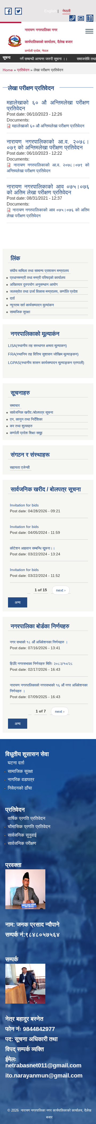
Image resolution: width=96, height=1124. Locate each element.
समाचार (15, 405)
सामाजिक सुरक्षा (20, 312)
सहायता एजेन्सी (20, 467)
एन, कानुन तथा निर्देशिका (26, 419)
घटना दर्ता (16, 762)
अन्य (18, 602)
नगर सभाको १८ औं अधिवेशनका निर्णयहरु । (39, 642)
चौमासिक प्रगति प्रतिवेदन (29, 826)
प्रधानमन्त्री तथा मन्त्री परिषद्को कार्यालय (37, 277)
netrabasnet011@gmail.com (43, 1065)
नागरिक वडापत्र (21, 779)
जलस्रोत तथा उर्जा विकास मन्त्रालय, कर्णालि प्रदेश (44, 291)
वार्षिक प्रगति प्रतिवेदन (26, 818)
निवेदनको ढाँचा (20, 788)
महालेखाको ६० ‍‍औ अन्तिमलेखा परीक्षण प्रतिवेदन (48, 105)
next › (61, 590)
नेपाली (66, 11)
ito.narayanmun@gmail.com (44, 1075)
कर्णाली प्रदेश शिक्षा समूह (26, 433)
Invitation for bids (24, 505)
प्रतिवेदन (23, 70)
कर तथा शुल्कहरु (21, 426)
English (50, 11)
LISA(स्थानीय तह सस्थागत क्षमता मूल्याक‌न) (37, 345)
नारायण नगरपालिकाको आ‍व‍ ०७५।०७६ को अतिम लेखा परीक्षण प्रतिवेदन (48, 189)
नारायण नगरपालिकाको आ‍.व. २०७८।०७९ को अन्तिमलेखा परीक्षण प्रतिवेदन (48, 144)
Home (8, 70)
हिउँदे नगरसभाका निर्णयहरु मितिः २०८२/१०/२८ (41, 663)
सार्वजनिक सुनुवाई (22, 835)
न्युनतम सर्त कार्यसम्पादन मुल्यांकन (32, 305)
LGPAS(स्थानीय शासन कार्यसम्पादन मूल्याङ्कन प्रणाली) (46, 362)
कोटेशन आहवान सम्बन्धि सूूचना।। (32, 548)
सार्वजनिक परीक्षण (22, 843)
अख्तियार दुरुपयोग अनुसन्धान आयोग (34, 284)
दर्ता (12, 298)
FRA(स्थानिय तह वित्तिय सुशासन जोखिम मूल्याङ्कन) (43, 354)
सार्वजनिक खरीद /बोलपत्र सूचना (31, 412)
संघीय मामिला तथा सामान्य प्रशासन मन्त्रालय (39, 271)
